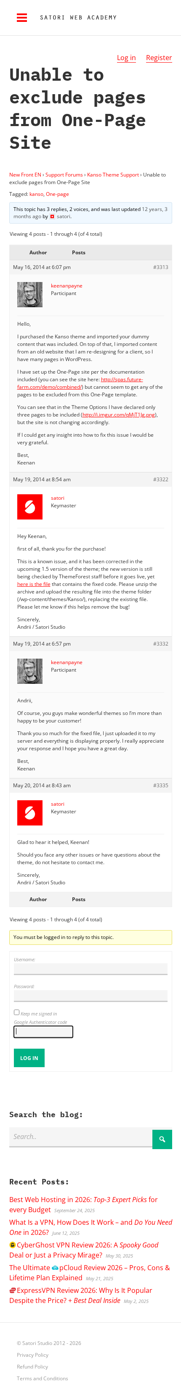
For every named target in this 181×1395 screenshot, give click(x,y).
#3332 (160, 643)
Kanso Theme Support (113, 174)
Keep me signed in (39, 1013)
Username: (24, 959)
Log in (126, 57)
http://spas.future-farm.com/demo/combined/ (80, 383)
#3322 (160, 479)
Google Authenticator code (40, 1022)
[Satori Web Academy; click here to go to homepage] (75, 18)
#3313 (160, 267)
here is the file (34, 584)
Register (159, 57)
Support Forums (64, 174)
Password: (24, 986)
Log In (29, 1058)
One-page (57, 194)
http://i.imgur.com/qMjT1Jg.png (119, 414)
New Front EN (25, 174)
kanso (36, 194)
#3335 (160, 785)
